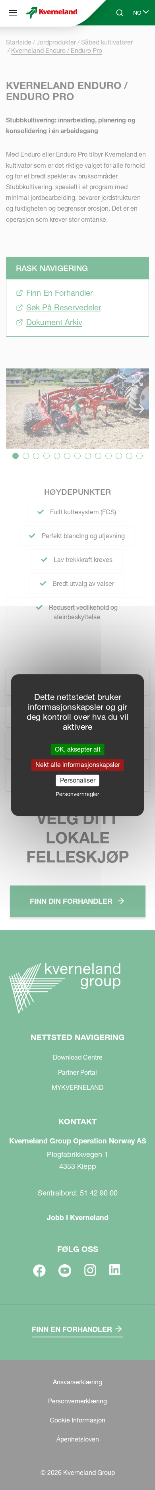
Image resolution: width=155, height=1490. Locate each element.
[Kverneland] (51, 12)
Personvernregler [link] (77, 794)
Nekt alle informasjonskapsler (77, 765)
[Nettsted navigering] (12, 12)
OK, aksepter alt (78, 749)
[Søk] (114, 43)
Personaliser (77, 780)
